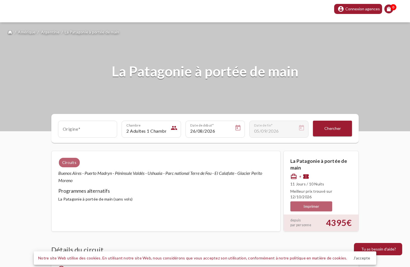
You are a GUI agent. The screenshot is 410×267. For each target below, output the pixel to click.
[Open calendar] (238, 129)
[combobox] (88, 131)
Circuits (69, 162)
